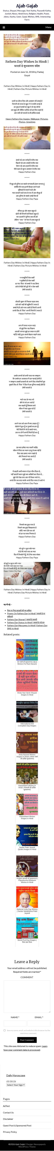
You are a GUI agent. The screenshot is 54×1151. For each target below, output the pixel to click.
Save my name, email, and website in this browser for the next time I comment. (28, 1031)
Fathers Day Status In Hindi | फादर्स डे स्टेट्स (25, 622)
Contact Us (8, 1112)
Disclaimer (8, 1119)
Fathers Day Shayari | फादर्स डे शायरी (22, 619)
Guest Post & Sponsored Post (17, 1125)
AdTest (6, 1106)
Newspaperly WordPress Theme (32, 1145)
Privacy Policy (10, 1132)
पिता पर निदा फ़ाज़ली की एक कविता (19, 610)
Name (15, 1017)
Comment (27, 977)
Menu (48, 27)
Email (39, 1017)
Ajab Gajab (27, 6)
